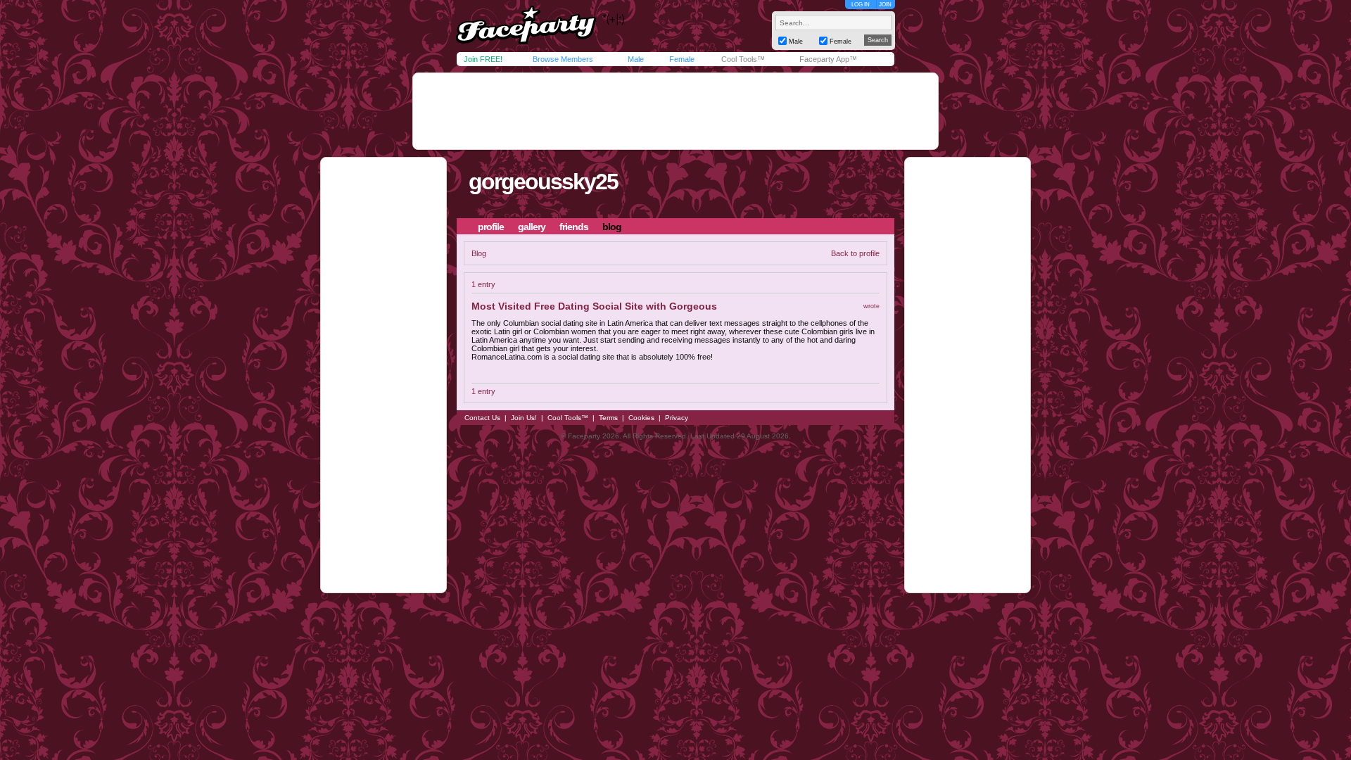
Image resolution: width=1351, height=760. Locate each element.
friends (573, 226)
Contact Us (482, 418)
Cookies (641, 418)
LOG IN (860, 4)
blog (611, 226)
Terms (608, 418)
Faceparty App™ (828, 59)
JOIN (885, 4)
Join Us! (524, 418)
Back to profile (855, 253)
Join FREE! (483, 59)
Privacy (676, 418)
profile (491, 226)
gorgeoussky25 (543, 181)
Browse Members (563, 59)
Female (681, 59)
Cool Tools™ (743, 59)
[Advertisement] (675, 111)
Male (636, 59)
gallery (531, 226)
